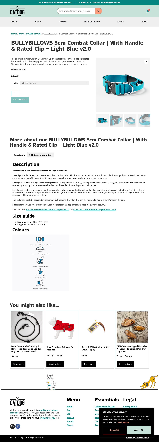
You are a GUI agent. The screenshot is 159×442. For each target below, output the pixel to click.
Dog (68, 410)
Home (14, 33)
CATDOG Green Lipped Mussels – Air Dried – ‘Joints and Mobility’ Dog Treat (132, 349)
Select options (55, 364)
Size (16, 83)
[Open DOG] (17, 21)
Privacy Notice (130, 406)
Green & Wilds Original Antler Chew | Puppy (95, 348)
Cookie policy (123, 422)
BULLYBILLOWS (33, 33)
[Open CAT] (40, 21)
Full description (18, 69)
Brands (70, 421)
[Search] (98, 11)
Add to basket (20, 99)
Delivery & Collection (105, 406)
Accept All (138, 430)
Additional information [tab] (40, 155)
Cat (68, 413)
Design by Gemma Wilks (137, 437)
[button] (146, 62)
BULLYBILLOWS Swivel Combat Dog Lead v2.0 (47, 209)
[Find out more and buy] (26, 327)
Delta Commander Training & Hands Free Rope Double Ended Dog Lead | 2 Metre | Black (26, 349)
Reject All (114, 430)
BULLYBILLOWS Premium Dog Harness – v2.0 (94, 209)
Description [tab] (19, 155)
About (70, 425)
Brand (21, 33)
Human (70, 417)
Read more (18, 364)
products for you (47, 417)
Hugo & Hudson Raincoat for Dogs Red (60, 348)
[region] (126, 422)
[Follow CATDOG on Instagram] (12, 426)
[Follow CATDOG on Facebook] (17, 426)
